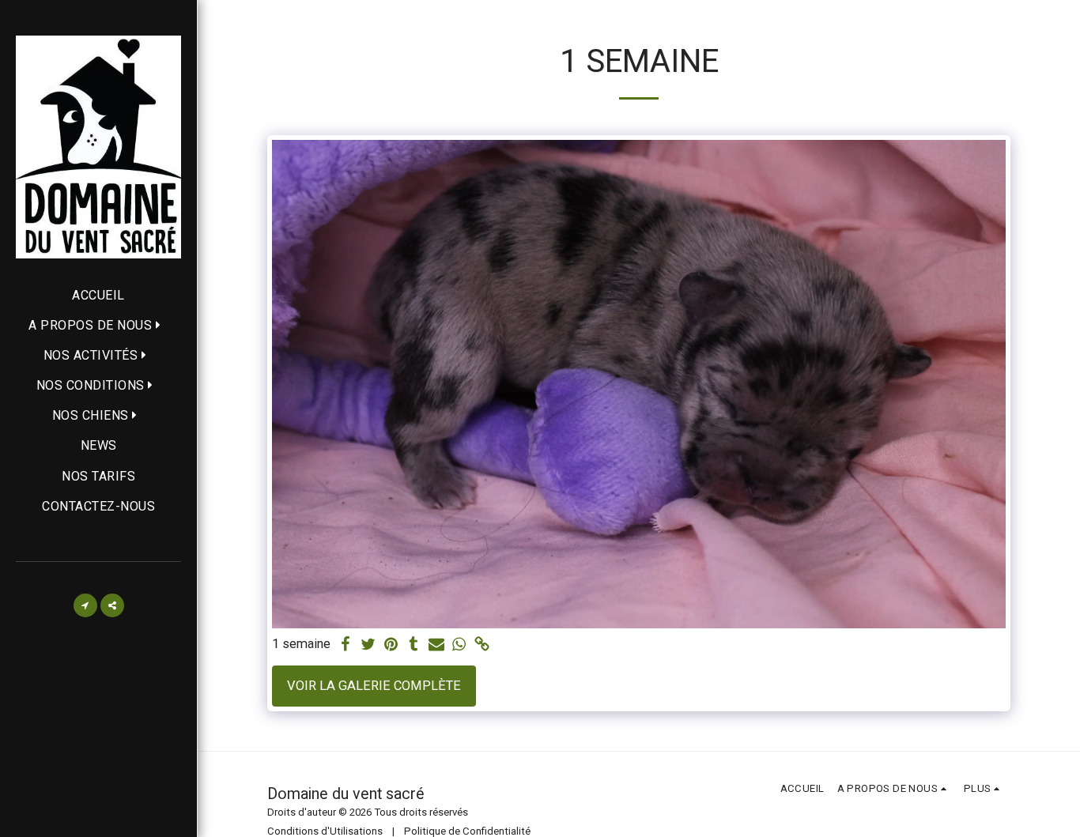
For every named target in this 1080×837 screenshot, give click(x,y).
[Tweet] (368, 645)
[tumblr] (414, 645)
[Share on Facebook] (345, 645)
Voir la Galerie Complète (374, 685)
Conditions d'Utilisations (325, 831)
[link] (482, 645)
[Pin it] (391, 645)
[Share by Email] (437, 645)
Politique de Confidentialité (467, 831)
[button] (98, 325)
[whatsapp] (459, 645)
